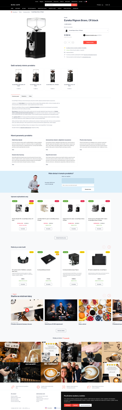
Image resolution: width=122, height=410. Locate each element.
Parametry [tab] (24, 96)
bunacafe (66, 338)
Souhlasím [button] (68, 405)
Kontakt (80, 1)
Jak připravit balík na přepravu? (42, 398)
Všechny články (61, 330)
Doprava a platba (14, 396)
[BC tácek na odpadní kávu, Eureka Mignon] (99, 259)
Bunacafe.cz (15, 11)
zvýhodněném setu (86, 57)
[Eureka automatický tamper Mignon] (74, 259)
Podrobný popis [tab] (15, 96)
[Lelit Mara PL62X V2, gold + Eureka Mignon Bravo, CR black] (48, 208)
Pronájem (75, 8)
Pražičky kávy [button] (52, 8)
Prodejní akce (67, 8)
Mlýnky (20, 11)
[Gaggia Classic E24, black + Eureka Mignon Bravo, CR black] (74, 208)
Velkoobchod (74, 1)
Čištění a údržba (39, 400)
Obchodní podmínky (15, 400)
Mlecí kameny (15, 111)
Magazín (41, 1)
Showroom (56, 1)
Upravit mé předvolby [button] (85, 405)
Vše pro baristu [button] (32, 8)
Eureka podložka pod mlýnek (43, 269)
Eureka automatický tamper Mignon (71, 269)
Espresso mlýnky (26, 11)
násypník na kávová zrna (25, 127)
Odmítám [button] (76, 405)
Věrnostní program (14, 398)
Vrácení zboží (18, 397)
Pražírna (62, 1)
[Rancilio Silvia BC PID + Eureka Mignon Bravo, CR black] (23, 208)
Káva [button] (12, 8)
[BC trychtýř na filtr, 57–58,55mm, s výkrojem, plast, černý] (23, 259)
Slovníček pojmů (48, 1)
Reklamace (13, 397)
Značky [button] (60, 8)
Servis (36, 1)
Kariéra (37, 401)
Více (13, 149)
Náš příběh (67, 1)
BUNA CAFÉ (15, 5)
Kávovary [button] (17, 8)
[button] (85, 1)
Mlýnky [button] (24, 8)
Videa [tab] (30, 96)
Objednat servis (39, 397)
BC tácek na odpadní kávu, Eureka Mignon (97, 269)
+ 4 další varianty (67, 24)
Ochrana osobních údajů (15, 401)
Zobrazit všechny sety (61, 237)
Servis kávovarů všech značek (42, 396)
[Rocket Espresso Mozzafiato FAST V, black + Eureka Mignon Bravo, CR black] (99, 208)
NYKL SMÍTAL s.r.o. (26, 408)
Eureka (65, 17)
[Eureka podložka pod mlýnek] (48, 259)
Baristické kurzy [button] (42, 8)
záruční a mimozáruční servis (90, 54)
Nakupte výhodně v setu (91, 35)
